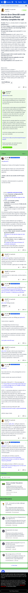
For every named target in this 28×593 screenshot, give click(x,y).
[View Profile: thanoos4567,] (3, 543)
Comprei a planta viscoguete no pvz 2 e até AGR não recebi (15, 543)
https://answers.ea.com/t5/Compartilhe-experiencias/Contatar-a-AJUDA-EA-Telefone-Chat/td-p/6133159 (13, 459)
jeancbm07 (8, 91)
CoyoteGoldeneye (9, 560)
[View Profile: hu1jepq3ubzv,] (3, 518)
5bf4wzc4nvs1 (9, 537)
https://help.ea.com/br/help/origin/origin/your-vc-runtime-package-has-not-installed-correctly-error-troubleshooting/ (14, 385)
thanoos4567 (8, 549)
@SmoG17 (5, 95)
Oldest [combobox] (24, 154)
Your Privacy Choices (14, 591)
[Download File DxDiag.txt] (9, 306)
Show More (4, 473)
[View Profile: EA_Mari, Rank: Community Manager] (2, 158)
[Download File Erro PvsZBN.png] (11, 82)
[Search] (16, 2)
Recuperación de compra (12, 530)
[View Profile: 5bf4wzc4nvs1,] (3, 531)
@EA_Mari (5, 258)
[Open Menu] (26, 6)
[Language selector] (13, 2)
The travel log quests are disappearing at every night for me (16, 518)
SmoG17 (7, 9)
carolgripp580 (8, 512)
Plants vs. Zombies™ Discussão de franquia (10, 5)
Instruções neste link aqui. (7, 340)
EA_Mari (7, 157)
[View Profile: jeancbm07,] (3, 92)
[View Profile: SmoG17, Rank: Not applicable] (2, 10)
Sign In (24, 2)
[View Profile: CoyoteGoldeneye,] (3, 555)
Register (20, 2)
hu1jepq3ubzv (8, 525)
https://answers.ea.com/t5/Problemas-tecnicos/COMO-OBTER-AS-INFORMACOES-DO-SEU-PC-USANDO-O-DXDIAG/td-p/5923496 (13, 290)
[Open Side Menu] (1, 2)
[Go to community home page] (7, 2)
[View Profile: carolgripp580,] (3, 504)
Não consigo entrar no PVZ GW (13, 554)
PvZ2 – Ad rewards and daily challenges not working (15, 503)
